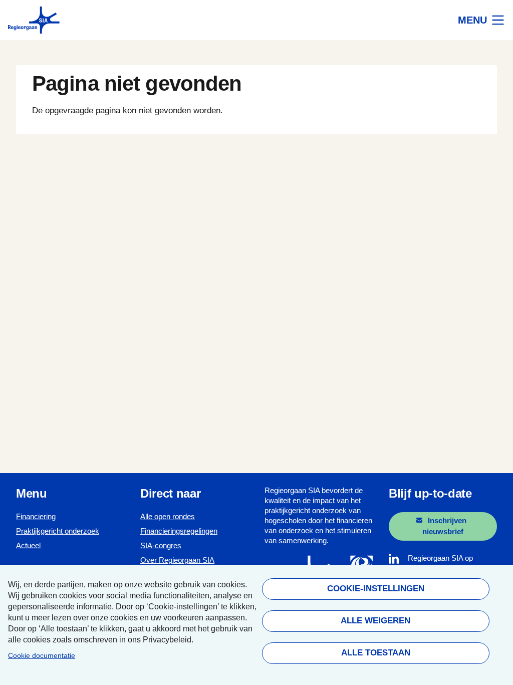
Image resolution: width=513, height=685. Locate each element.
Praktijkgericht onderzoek (57, 531)
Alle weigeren (375, 620)
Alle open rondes (167, 516)
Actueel (28, 545)
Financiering (36, 516)
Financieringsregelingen (178, 531)
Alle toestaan (375, 652)
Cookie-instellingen (375, 588)
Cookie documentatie (41, 655)
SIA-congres (160, 545)
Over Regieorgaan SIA (177, 560)
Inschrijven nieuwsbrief (444, 526)
